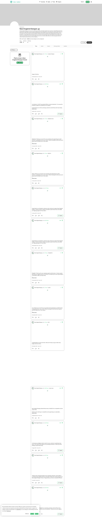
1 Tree (46, 54)
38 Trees (46, 455)
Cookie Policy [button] (18, 509)
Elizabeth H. (50, 252)
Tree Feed (43, 1)
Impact (48, 46)
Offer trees (20, 62)
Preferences (27, 513)
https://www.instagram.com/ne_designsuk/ (36, 38)
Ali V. (49, 322)
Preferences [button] (9, 511)
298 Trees (47, 84)
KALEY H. (49, 153)
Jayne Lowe (51, 388)
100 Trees (47, 220)
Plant (54, 1)
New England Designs (38, 54)
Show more (34, 109)
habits (49, 1)
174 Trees (47, 188)
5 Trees (46, 252)
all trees (13, 50)
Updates (65, 46)
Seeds (42, 46)
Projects (59, 1)
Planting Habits (57, 46)
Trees (36, 46)
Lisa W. (49, 287)
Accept (37, 513)
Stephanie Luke (50, 118)
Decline (32, 513)
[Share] (38, 79)
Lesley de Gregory (51, 54)
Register (82, 1)
